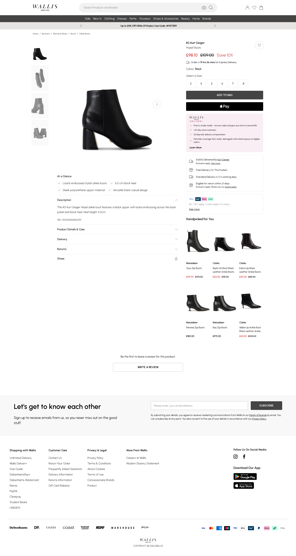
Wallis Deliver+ (18, 463)
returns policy (231, 187)
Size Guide (16, 469)
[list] (117, 104)
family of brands (258, 415)
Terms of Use (95, 474)
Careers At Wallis (136, 458)
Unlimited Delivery (21, 458)
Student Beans (18, 502)
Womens (46, 34)
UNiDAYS (15, 507)
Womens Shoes (60, 34)
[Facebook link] (244, 457)
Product (92, 485)
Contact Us (55, 458)
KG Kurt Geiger (195, 42)
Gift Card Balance (59, 485)
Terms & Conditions (99, 463)
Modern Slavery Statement (142, 463)
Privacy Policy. (259, 418)
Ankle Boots (84, 34)
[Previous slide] (81, 26)
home (35, 34)
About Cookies (96, 469)
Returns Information (60, 480)
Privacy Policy (95, 458)
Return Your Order (59, 463)
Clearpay (15, 496)
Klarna (13, 485)
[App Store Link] (245, 481)
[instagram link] (235, 457)
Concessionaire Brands (100, 480)
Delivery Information (61, 474)
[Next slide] (215, 26)
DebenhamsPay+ (20, 474)
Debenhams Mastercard (24, 480)
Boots (73, 34)
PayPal (13, 491)
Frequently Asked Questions (65, 469)
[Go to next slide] (156, 104)
